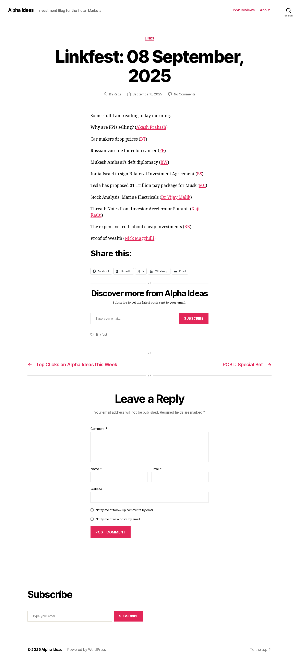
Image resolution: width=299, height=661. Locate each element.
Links (149, 38)
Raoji (117, 94)
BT (143, 139)
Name (96, 469)
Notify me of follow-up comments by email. (125, 510)
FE (161, 151)
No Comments (184, 94)
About (265, 10)
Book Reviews (243, 10)
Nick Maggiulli (139, 238)
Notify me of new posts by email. (118, 519)
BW (164, 162)
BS (199, 174)
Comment (99, 429)
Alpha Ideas (21, 10)
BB (187, 227)
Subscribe (194, 318)
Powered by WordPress (86, 649)
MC (202, 185)
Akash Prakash (151, 127)
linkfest (101, 334)
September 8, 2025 (147, 94)
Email (157, 469)
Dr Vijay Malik (175, 197)
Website (96, 489)
